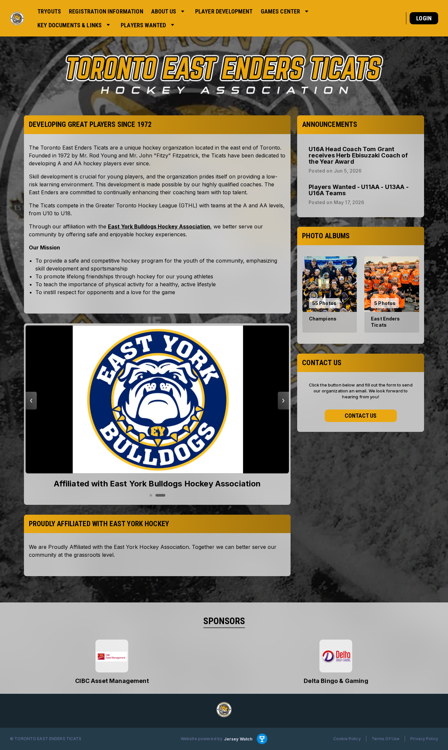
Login (424, 18)
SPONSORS (224, 621)
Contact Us (361, 415)
